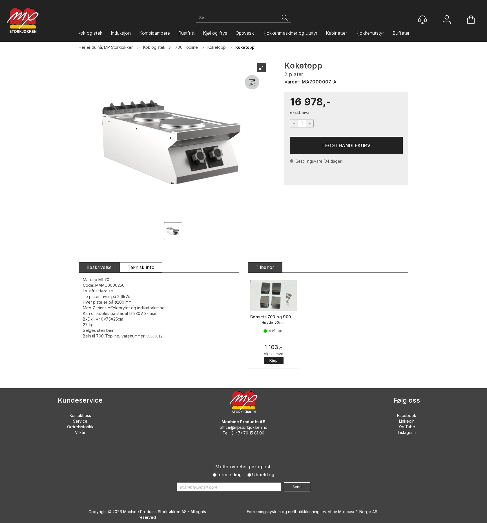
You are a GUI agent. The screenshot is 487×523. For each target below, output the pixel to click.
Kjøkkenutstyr (369, 33)
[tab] (99, 267)
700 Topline (186, 47)
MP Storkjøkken (119, 47)
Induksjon (121, 33)
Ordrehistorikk (80, 426)
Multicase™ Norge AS (357, 511)
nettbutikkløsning (304, 511)
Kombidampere (154, 33)
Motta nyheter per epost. (243, 466)
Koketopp (216, 47)
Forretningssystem (264, 511)
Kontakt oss (80, 415)
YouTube (407, 426)
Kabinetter (336, 33)
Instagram (407, 432)
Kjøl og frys (215, 33)
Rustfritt (186, 33)
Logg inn (447, 20)
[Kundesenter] (422, 20)
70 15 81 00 (253, 433)
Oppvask (245, 33)
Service (80, 421)
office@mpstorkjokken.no (243, 427)
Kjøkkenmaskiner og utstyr (290, 33)
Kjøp (346, 145)
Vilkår (80, 432)
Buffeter (401, 33)
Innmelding (229, 474)
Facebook (406, 415)
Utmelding (263, 474)
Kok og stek (90, 33)
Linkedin (407, 421)
